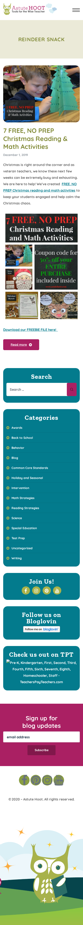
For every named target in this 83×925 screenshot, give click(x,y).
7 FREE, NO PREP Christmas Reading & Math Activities (35, 138)
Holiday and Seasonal (27, 478)
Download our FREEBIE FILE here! (30, 329)
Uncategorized (22, 548)
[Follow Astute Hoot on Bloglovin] (41, 631)
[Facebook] (24, 780)
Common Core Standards (29, 468)
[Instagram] (47, 780)
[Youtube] (58, 780)
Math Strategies (22, 498)
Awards (16, 428)
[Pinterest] (35, 780)
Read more (19, 345)
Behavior (17, 448)
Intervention (20, 488)
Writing (16, 558)
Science (16, 518)
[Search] (72, 389)
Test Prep (18, 538)
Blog (14, 458)
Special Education (24, 528)
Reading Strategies (25, 508)
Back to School (22, 438)
